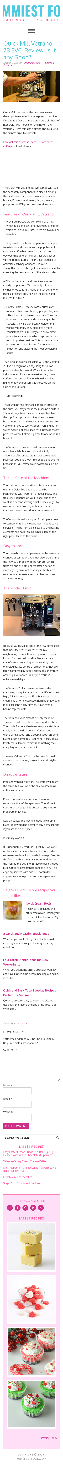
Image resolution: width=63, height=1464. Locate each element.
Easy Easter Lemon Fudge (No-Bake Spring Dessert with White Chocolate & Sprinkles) (28, 1153)
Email (7, 1098)
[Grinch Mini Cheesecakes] (31, 1426)
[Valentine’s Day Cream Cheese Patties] (31, 1321)
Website (8, 1112)
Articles (22, 1023)
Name (8, 1085)
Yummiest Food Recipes (31, 11)
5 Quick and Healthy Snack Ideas (26, 933)
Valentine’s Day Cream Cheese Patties (25, 1161)
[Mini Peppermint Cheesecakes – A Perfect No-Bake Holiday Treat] (31, 1373)
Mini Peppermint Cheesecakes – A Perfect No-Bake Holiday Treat (30, 1169)
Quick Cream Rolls (39, 903)
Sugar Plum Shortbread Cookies (21, 1183)
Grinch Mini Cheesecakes (17, 1177)
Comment (10, 1049)
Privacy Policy (49, 1437)
